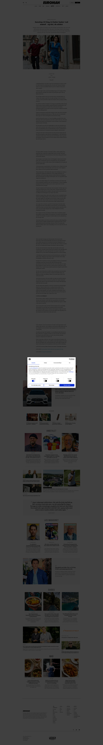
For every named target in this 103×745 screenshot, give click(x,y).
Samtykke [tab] (33, 362)
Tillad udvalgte (51, 385)
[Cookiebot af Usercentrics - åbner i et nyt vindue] (69, 359)
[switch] (45, 381)
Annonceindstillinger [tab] (58, 362)
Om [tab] (69, 362)
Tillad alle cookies (67, 385)
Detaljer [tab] (45, 362)
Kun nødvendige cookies (36, 385)
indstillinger (71, 371)
